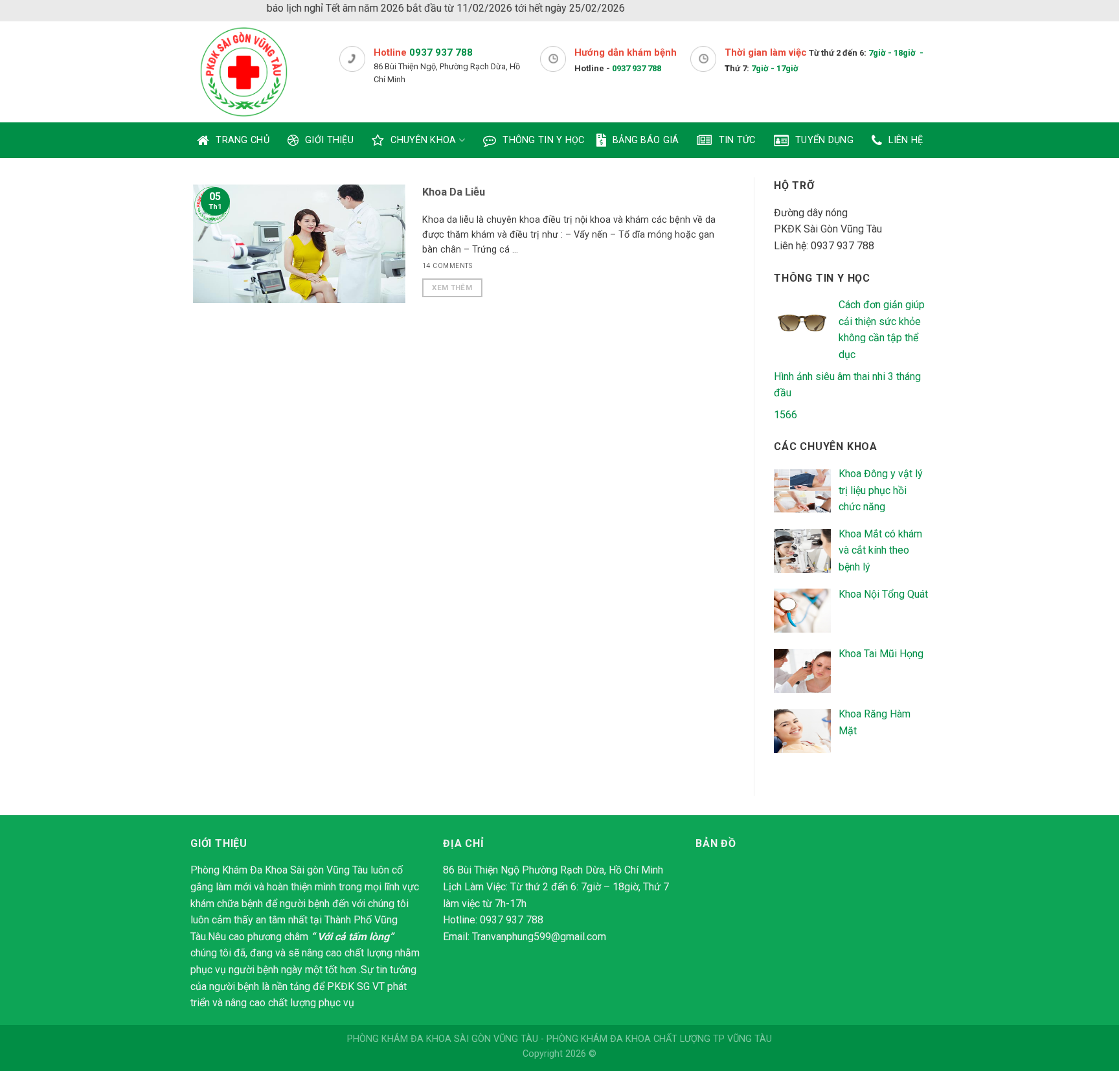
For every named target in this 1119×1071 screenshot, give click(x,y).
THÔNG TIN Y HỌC (543, 140)
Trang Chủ (242, 140)
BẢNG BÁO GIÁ (646, 140)
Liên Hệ (905, 140)
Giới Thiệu (329, 140)
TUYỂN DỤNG (824, 140)
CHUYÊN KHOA (423, 140)
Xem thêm (452, 287)
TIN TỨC (737, 140)
